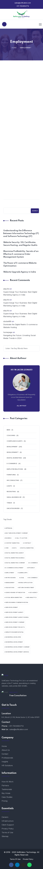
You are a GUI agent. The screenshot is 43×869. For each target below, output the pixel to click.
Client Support (8, 825)
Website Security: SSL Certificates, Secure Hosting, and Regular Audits (20, 243)
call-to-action (21, 538)
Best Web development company (17, 533)
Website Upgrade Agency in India (19, 272)
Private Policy (28, 859)
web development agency (14, 612)
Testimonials (7, 789)
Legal (22, 577)
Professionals (7, 758)
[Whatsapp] (29, 865)
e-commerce (33, 563)
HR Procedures (11, 577)
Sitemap (5, 836)
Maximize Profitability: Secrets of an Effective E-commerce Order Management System (20, 254)
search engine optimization (15, 592)
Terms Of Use (15, 859)
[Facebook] (11, 865)
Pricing (4, 801)
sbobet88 (7, 321)
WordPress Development (14, 642)
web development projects (15, 627)
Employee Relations (15, 469)
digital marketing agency (15, 553)
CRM (7, 548)
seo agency (33, 592)
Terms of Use (7, 832)
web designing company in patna (17, 602)
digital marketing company (15, 563)
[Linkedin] (17, 865)
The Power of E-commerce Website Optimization (19, 264)
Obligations (10, 587)
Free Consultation (17, 696)
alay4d (6, 289)
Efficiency (31, 568)
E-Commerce (12, 463)
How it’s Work (7, 782)
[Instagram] (23, 865)
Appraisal (9, 528)
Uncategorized (13, 508)
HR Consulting (13, 480)
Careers (5, 817)
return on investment (26, 587)
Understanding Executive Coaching (21, 193)
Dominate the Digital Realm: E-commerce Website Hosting (20, 325)
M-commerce (33, 577)
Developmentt (13, 452)
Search (35, 211)
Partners (5, 785)
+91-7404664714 (22, 6)
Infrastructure (7, 821)
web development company (15, 622)
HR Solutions (7, 765)
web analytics (32, 597)
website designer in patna (14, 632)
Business (8, 538)
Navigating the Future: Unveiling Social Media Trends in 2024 (19, 336)
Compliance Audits (22, 187)
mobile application (25, 582)
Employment (10, 572)
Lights (9, 486)
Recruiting (11, 491)
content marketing (13, 543)
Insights (5, 762)
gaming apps (23, 572)
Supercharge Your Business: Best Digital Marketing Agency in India (20, 293)
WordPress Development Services (17, 652)
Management (10, 582)
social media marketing (14, 597)
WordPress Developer (13, 637)
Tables (9, 503)
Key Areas (6, 793)
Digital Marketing (14, 458)
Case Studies (7, 797)
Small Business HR (14, 497)
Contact (5, 754)
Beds (8, 430)
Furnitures (11, 475)
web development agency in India (17, 617)
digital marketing (27, 548)
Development (12, 446)
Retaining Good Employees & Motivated (21, 133)
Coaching (22, 127)
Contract (27, 543)
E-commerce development (14, 568)
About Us (6, 750)
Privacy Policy (8, 829)
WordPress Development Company (17, 647)
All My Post (21, 406)
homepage (7, 332)
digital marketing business (15, 558)
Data (14, 548)
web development (12, 607)
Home (14, 48)
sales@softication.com (22, 3)
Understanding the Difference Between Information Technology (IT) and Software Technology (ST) (21, 233)
